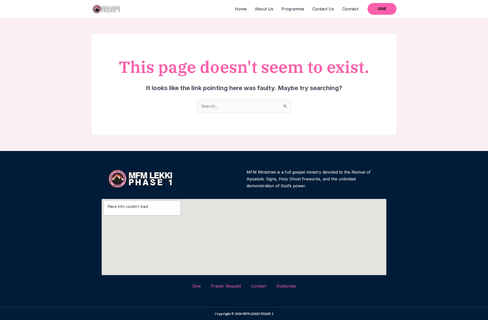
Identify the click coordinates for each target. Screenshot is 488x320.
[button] (382, 9)
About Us (264, 8)
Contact (258, 286)
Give (196, 286)
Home (241, 8)
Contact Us (323, 8)
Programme (292, 8)
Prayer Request (226, 286)
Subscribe (286, 286)
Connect (350, 8)
